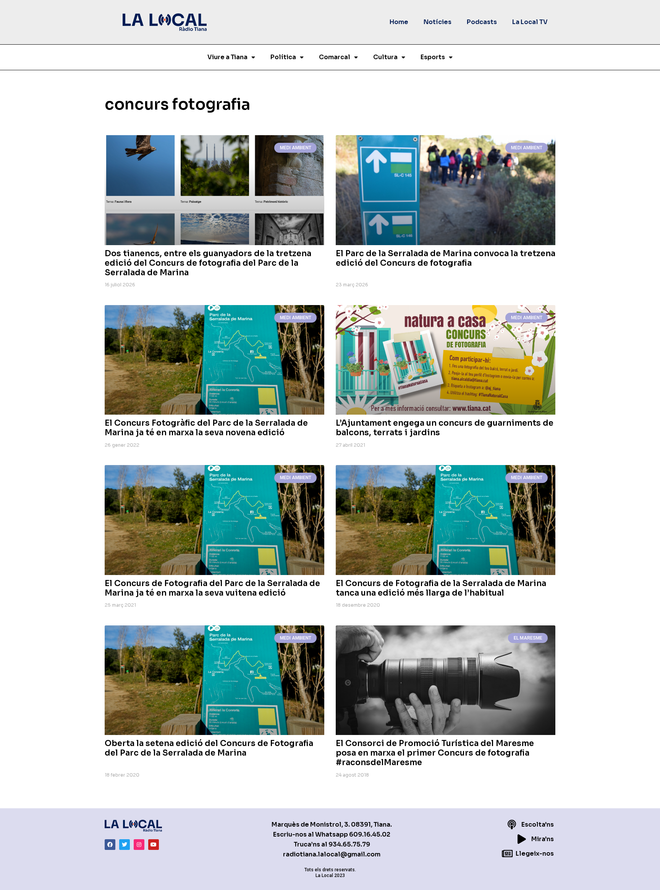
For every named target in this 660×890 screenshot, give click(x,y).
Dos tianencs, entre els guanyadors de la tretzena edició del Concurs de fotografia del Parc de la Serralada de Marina (208, 263)
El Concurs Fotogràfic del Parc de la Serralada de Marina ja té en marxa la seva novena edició (206, 428)
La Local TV (530, 22)
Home (399, 22)
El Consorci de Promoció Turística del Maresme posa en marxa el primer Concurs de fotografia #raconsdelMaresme (435, 752)
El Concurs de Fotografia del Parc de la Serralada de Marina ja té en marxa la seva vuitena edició (212, 588)
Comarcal (334, 57)
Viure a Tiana (227, 57)
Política (283, 57)
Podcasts (482, 22)
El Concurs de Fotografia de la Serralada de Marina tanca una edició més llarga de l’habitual (441, 588)
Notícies (437, 22)
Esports (433, 57)
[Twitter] (124, 844)
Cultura (385, 57)
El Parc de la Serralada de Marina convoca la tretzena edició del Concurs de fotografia (445, 258)
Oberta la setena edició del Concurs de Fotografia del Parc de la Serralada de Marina (209, 748)
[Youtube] (153, 844)
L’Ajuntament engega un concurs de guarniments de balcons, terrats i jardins (444, 428)
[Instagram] (139, 844)
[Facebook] (110, 844)
